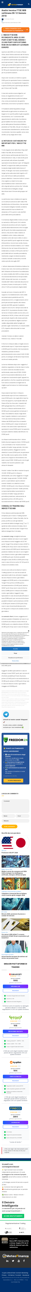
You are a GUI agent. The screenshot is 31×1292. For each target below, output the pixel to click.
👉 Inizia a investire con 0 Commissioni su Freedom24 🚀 (14, 30)
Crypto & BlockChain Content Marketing (15, 1273)
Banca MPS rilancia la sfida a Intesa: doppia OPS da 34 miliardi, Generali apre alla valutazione (19, 1244)
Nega (15, 653)
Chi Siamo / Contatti (14, 1275)
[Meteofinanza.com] (15, 4)
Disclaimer (25, 1275)
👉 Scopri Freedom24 (13, 780)
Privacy (4, 1275)
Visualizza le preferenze (15, 657)
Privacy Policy (15, 660)
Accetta (15, 649)
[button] (28, 631)
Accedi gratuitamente (13, 1216)
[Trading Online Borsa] (15, 1256)
